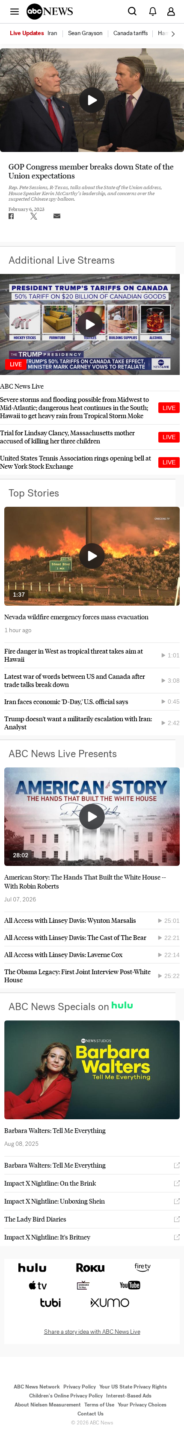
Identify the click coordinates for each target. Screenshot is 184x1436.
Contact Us (90, 1413)
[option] (38, 33)
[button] (14, 11)
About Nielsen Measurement (48, 1404)
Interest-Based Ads (128, 1395)
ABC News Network (37, 1386)
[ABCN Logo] (50, 11)
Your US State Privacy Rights (133, 1386)
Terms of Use (99, 1404)
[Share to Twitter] (33, 216)
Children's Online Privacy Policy (66, 1395)
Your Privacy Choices (142, 1404)
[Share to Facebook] (10, 216)
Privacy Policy (79, 1386)
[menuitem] (52, 33)
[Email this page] (56, 216)
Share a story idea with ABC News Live (92, 1332)
